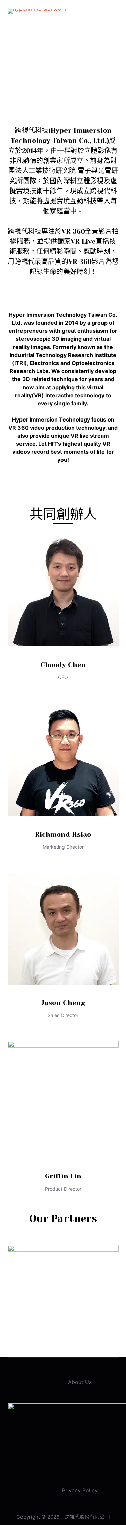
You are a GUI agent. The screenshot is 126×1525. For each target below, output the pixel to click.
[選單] (116, 12)
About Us (80, 1382)
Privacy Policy (80, 1490)
